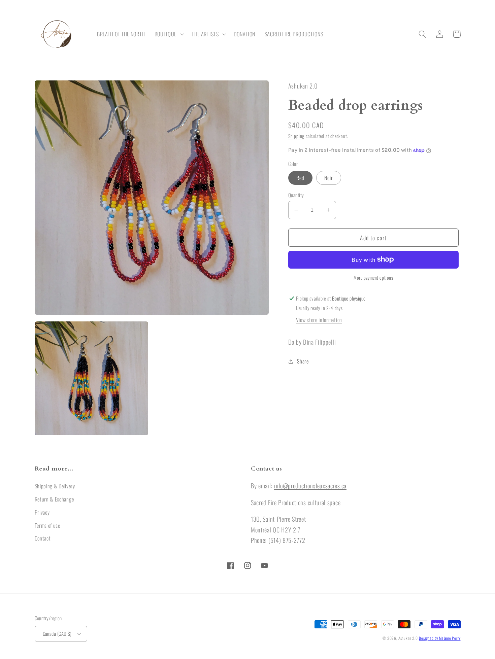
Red (300, 178)
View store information (319, 320)
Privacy (42, 512)
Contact (43, 538)
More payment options (373, 278)
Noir (328, 178)
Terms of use (47, 525)
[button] (168, 34)
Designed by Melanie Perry (439, 638)
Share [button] (302, 361)
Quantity (296, 195)
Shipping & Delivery (55, 486)
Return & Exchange (54, 499)
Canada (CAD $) (57, 633)
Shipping (296, 136)
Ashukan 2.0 (408, 638)
